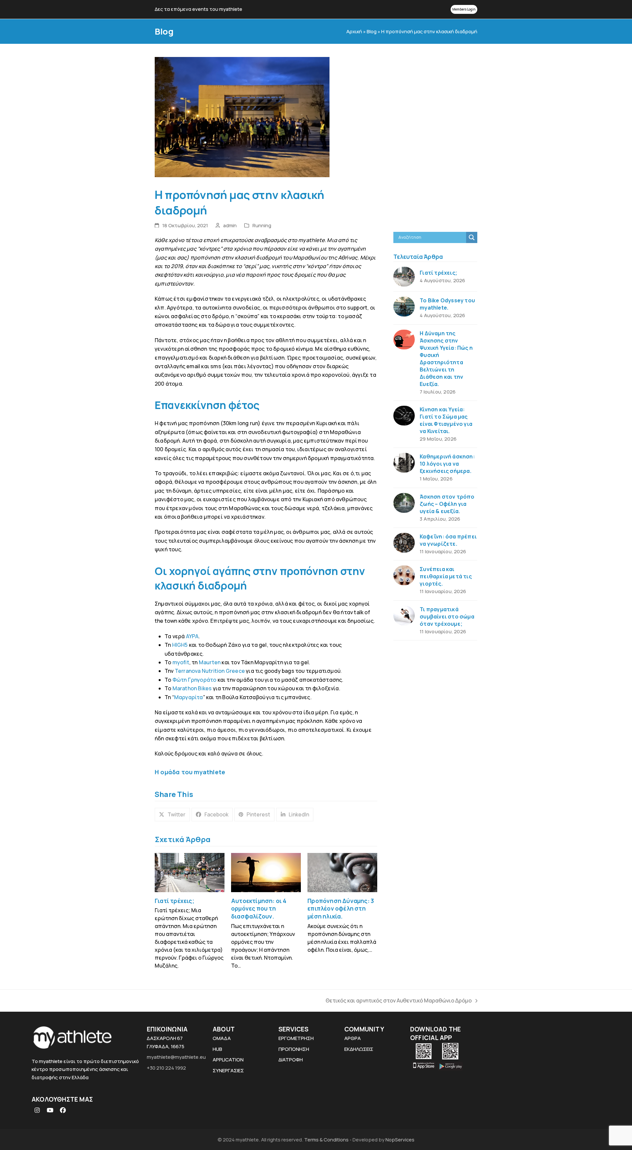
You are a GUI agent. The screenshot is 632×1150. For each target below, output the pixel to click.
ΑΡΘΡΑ (352, 1038)
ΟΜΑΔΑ (222, 1038)
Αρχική (354, 31)
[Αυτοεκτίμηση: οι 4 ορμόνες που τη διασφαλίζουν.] (266, 872)
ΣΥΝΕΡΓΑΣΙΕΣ (228, 1070)
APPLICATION (228, 1059)
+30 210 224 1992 (166, 1067)
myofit (180, 662)
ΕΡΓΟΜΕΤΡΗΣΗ (296, 1038)
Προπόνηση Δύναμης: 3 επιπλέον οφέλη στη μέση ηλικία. (340, 908)
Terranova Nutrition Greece (210, 670)
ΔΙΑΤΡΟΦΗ (290, 1059)
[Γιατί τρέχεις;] (189, 872)
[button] (172, 814)
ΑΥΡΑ (192, 636)
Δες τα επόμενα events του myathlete (198, 9)
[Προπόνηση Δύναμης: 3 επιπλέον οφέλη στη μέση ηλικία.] (342, 872)
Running (261, 225)
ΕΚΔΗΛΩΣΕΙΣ (358, 1049)
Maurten (210, 662)
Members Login (464, 9)
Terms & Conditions (327, 1139)
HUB (217, 1049)
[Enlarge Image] (242, 116)
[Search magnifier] (471, 237)
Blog (372, 31)
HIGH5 (179, 644)
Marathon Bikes (192, 688)
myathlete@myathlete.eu (176, 1057)
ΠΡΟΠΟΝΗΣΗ (293, 1049)
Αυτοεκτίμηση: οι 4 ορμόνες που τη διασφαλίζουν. (259, 908)
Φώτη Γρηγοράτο (194, 679)
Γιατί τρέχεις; (174, 901)
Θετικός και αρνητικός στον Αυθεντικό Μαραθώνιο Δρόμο (399, 1001)
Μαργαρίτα (188, 697)
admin (230, 225)
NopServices (399, 1139)
